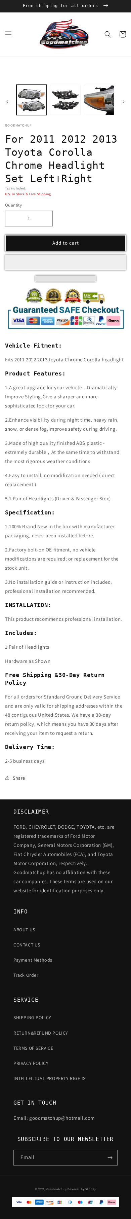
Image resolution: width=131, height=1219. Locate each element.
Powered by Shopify (82, 1189)
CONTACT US (26, 945)
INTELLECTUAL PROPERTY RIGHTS (49, 1078)
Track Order (26, 975)
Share (19, 778)
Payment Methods (32, 960)
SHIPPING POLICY (32, 1017)
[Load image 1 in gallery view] (31, 100)
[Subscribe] (109, 1158)
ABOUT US (24, 930)
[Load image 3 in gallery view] (99, 100)
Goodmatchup (56, 1189)
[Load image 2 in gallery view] (65, 100)
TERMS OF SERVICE (33, 1048)
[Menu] (8, 34)
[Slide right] (123, 101)
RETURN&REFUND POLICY (40, 1033)
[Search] (107, 34)
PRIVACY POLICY (30, 1063)
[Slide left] (7, 101)
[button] (65, 262)
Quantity (13, 205)
